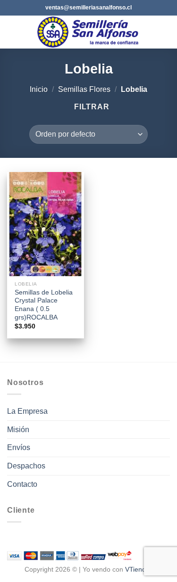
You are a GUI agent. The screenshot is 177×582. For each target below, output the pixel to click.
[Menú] (12, 31)
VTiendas (139, 569)
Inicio (39, 89)
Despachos (26, 466)
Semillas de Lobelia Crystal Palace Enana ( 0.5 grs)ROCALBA (44, 305)
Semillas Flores (84, 89)
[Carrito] (165, 32)
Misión (18, 430)
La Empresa (27, 411)
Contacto (22, 484)
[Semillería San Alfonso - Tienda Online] (89, 32)
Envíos (18, 447)
